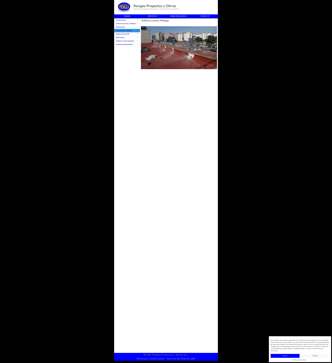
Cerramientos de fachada (124, 30)
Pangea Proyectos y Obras (154, 6)
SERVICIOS (152, 16)
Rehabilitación (120, 27)
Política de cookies (299, 360)
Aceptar (285, 356)
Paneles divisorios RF (122, 34)
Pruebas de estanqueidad (124, 44)
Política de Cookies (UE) (181, 359)
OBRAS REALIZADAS (178, 16)
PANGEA (127, 16)
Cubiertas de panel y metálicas (126, 23)
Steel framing (120, 37)
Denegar (315, 356)
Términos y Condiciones (150, 359)
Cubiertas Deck (121, 20)
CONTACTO (204, 16)
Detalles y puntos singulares (125, 41)
